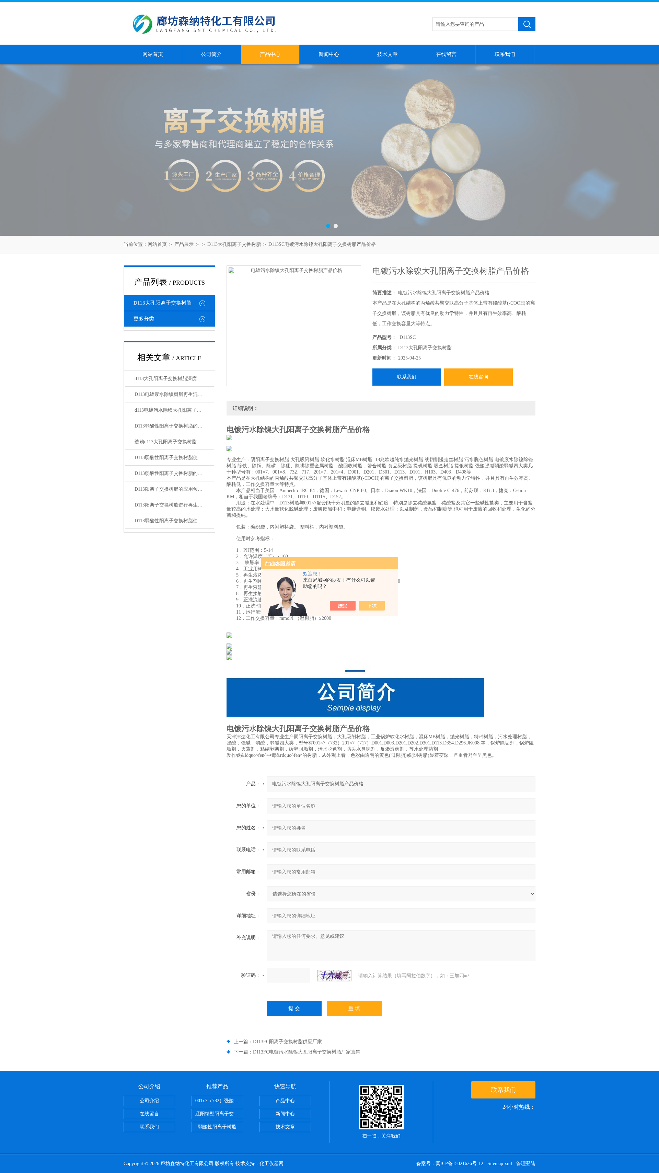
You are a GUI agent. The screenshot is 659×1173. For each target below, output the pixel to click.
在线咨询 (478, 376)
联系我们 (505, 54)
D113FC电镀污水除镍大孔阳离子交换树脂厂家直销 (306, 1052)
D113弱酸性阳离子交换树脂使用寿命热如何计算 (174, 457)
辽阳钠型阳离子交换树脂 (219, 1113)
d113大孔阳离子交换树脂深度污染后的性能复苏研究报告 (174, 378)
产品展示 (184, 244)
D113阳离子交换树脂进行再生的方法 (173, 505)
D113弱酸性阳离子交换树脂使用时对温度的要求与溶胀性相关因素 (174, 520)
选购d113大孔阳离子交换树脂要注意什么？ (174, 441)
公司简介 (211, 54)
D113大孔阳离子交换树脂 (234, 244)
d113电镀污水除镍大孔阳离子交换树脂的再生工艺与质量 (174, 410)
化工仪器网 (271, 1163)
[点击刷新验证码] (334, 975)
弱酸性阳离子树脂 (217, 1126)
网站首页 (152, 54)
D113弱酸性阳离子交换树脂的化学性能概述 (174, 426)
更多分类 (144, 318)
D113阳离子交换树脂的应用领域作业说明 (174, 489)
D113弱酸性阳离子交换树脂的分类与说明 (174, 473)
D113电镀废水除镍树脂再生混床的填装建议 (174, 394)
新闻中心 (329, 54)
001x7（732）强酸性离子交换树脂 (219, 1100)
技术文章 (387, 54)
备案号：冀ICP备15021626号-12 (449, 1163)
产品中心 (270, 54)
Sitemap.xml (499, 1163)
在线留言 (446, 54)
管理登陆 (525, 1163)
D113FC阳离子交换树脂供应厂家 (287, 1041)
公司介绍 (149, 1100)
